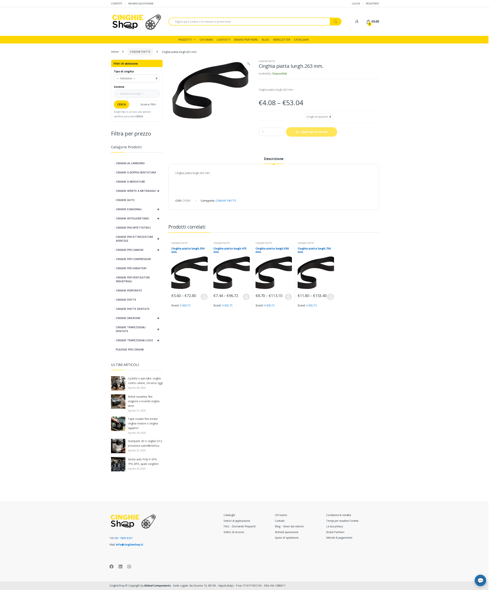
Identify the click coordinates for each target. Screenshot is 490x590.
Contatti (280, 521)
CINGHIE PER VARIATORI (131, 268)
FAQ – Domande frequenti (240, 526)
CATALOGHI (301, 39)
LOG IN (356, 3)
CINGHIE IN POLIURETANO (137, 218)
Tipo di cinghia (124, 71)
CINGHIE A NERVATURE (130, 181)
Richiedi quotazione (286, 532)
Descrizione (273, 159)
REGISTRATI (372, 3)
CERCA (121, 104)
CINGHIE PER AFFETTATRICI (133, 227)
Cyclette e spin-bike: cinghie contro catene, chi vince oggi (145, 381)
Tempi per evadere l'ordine (342, 521)
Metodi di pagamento (339, 537)
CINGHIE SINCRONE (137, 318)
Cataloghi (229, 515)
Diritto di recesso (234, 532)
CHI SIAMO (206, 39)
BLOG (265, 39)
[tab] (273, 160)
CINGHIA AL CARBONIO (130, 163)
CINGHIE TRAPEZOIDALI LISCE (137, 340)
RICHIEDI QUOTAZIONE (141, 3)
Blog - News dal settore (289, 526)
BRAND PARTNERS (246, 39)
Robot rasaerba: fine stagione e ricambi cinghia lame (143, 401)
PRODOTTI (185, 39)
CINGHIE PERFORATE (129, 290)
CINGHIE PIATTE (140, 51)
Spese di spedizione (287, 537)
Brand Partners (335, 532)
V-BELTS (185, 305)
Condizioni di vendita (338, 515)
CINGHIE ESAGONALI (137, 209)
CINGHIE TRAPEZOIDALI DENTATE (137, 329)
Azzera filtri (148, 104)
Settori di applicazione (237, 521)
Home (114, 51)
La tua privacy (334, 526)
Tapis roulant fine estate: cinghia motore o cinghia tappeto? (143, 423)
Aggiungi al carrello (314, 132)
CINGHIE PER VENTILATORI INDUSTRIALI (133, 279)
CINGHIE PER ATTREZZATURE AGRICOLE (137, 238)
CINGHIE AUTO (125, 200)
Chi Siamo (281, 515)
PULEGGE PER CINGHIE (130, 349)
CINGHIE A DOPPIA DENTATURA (136, 172)
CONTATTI (116, 3)
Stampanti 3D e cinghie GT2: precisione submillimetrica (145, 443)
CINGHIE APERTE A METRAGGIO (137, 190)
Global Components (157, 585)
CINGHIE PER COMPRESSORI (133, 259)
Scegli (204, 297)
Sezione (119, 87)
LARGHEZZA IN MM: (271, 115)
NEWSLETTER (281, 39)
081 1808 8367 (123, 538)
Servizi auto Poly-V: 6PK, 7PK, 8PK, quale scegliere (143, 461)
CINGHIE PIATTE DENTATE (132, 309)
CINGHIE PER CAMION (137, 249)
